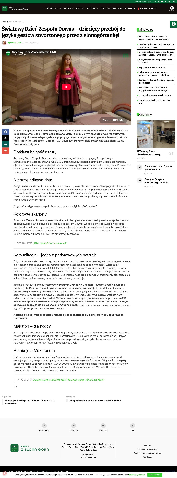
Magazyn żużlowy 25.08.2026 (152, 67)
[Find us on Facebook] (155, 1)
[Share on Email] (5, 150)
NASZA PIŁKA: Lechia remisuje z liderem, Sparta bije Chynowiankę (154, 38)
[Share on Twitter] (5, 138)
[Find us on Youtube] (103, 425)
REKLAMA (117, 8)
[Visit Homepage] (15, 8)
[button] (173, 24)
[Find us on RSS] (166, 1)
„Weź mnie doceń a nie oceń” (50, 243)
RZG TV (80, 8)
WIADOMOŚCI (52, 8)
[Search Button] (174, 1)
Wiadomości (19, 22)
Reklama (147, 445)
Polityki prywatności (137, 474)
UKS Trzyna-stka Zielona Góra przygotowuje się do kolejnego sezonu (153, 89)
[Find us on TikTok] (169, 1)
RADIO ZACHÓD (148, 8)
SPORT (67, 8)
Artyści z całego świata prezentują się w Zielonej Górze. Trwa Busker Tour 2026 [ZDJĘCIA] (156, 53)
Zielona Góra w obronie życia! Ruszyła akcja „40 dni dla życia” (68, 380)
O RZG (104, 8)
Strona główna (7, 22)
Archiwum (147, 457)
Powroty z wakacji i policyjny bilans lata (155, 101)
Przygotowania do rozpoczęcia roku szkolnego (155, 61)
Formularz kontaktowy (147, 449)
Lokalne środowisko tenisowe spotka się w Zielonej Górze (156, 45)
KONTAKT (130, 8)
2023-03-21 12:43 (32, 42)
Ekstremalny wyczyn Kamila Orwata (155, 95)
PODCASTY (92, 8)
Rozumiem (155, 474)
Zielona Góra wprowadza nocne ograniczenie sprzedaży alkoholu (154, 73)
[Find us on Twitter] (158, 1)
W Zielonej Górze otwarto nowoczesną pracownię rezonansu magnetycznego (148, 153)
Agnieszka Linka (14, 42)
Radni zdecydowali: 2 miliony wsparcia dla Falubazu (156, 81)
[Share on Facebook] (5, 132)
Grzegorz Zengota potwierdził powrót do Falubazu (156, 181)
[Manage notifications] (5, 473)
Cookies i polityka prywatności (147, 453)
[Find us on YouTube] (162, 1)
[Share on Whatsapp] (5, 144)
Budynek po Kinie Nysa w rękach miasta (158, 168)
